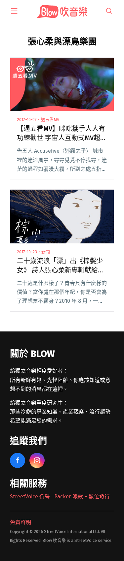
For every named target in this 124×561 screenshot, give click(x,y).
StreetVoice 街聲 (30, 496)
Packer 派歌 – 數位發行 (82, 496)
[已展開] (14, 10)
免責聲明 (20, 522)
